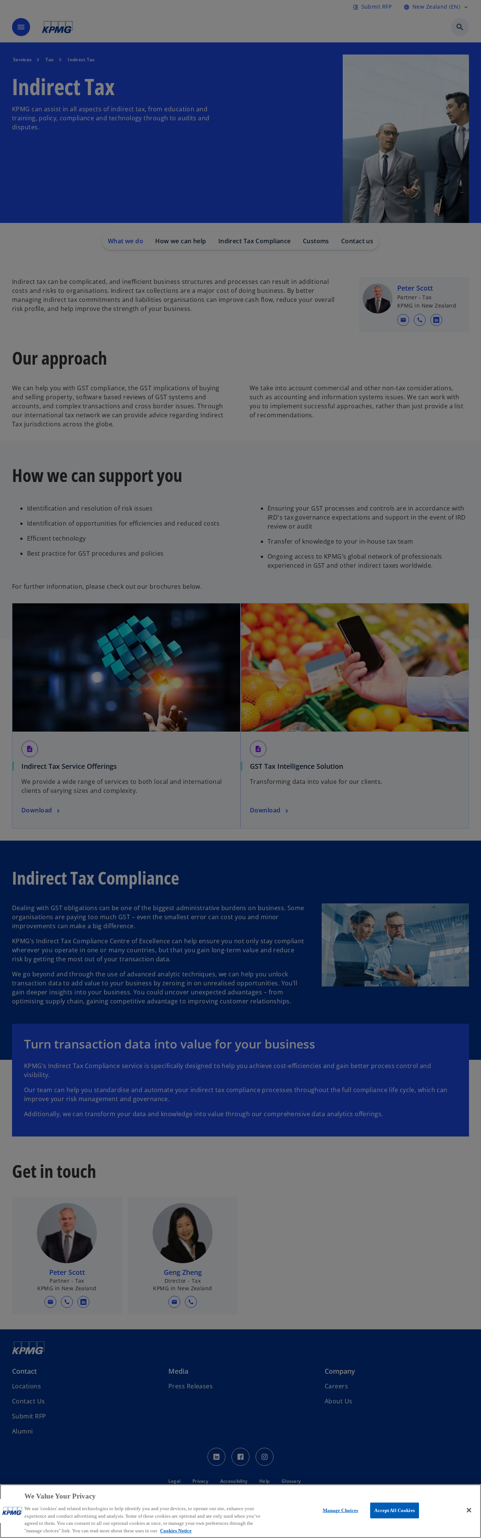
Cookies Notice (176, 1530)
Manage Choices (340, 1510)
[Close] (469, 1510)
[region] (240, 1511)
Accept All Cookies (394, 1510)
